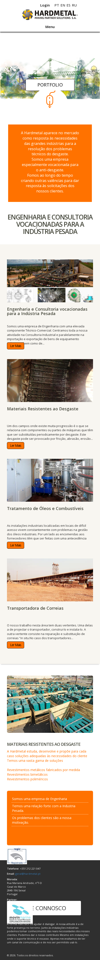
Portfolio (50, 85)
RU (74, 5)
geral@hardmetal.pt (27, 873)
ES (68, 5)
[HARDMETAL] (50, 14)
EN (62, 5)
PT (56, 5)
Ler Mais (15, 346)
